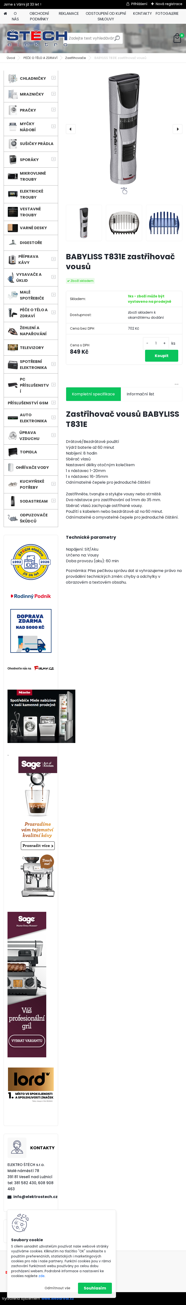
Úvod (11, 58)
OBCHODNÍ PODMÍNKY (39, 16)
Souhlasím (95, 1288)
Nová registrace (169, 3)
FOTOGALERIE (167, 13)
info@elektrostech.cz (33, 1196)
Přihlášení (139, 3)
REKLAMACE (69, 13)
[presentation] (71, 129)
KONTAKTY (142, 13)
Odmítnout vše (57, 1288)
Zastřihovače (75, 58)
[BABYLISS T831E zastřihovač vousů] (124, 129)
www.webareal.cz (57, 1298)
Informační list (140, 394)
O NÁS (15, 16)
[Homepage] (5, 13)
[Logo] (37, 38)
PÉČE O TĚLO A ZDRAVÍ (40, 58)
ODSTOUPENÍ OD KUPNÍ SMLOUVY (106, 16)
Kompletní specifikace (93, 394)
